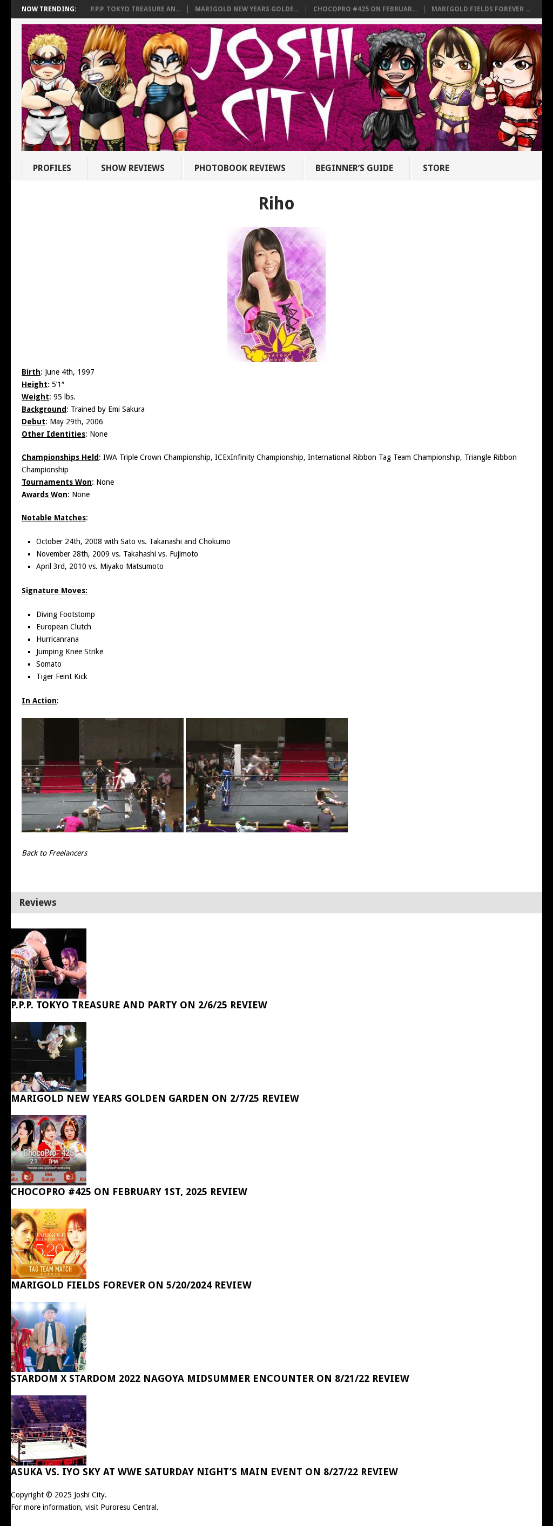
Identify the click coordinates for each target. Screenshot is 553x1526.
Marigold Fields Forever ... (480, 9)
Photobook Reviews (240, 168)
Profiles (52, 168)
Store (436, 168)
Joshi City (89, 1494)
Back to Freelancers (54, 853)
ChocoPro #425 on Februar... (365, 9)
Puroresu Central (128, 1507)
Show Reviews (133, 168)
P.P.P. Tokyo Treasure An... (135, 9)
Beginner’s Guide (354, 168)
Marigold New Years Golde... (247, 9)
